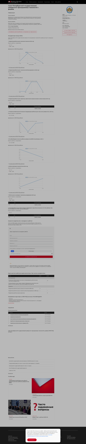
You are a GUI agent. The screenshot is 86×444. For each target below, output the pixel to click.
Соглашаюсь (32, 439)
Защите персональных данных (42, 436)
